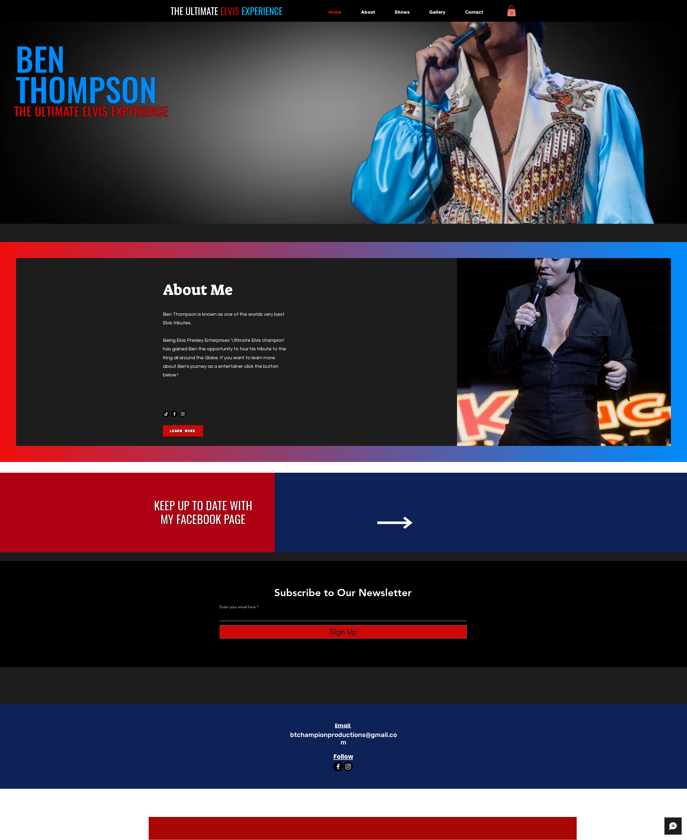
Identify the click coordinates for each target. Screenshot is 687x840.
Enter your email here (238, 607)
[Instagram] (183, 414)
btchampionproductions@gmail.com (343, 738)
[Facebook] (174, 414)
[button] (511, 10)
